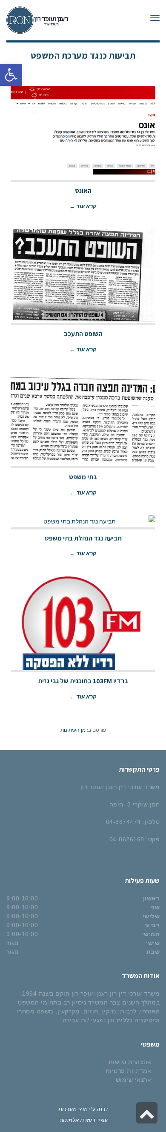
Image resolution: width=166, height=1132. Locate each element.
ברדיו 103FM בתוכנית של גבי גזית (83, 680)
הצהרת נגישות (128, 1061)
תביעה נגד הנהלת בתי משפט (83, 538)
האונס (83, 190)
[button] (11, 75)
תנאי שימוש (132, 1079)
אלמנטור (69, 1120)
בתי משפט (83, 477)
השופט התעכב (83, 333)
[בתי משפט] (83, 419)
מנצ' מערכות (73, 1108)
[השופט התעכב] (83, 276)
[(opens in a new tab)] (83, 133)
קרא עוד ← (83, 205)
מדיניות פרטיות (127, 1070)
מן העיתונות (73, 729)
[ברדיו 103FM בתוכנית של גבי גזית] (83, 623)
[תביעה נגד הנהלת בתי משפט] (83, 521)
